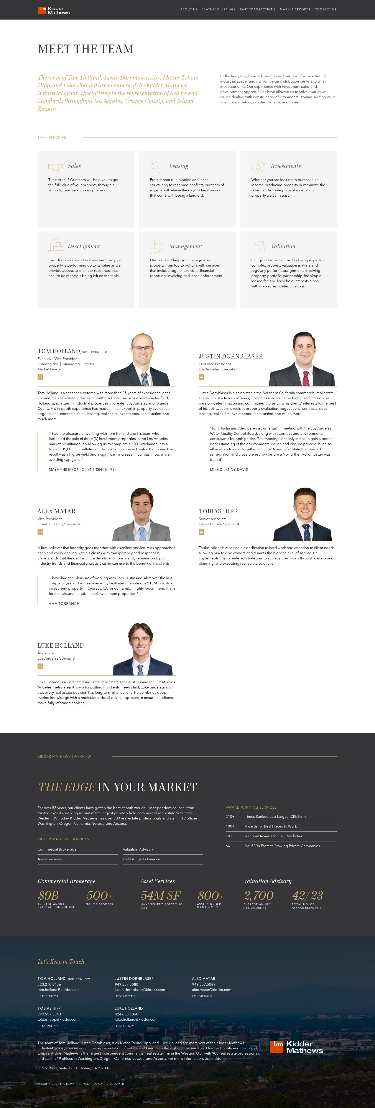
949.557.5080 (126, 985)
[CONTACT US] (325, 10)
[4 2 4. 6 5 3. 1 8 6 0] (149, 1014)
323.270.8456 (49, 985)
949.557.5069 (203, 985)
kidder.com (221, 1059)
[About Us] (54, 10)
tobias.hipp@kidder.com (58, 1020)
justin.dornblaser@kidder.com (140, 990)
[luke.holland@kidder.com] (149, 1019)
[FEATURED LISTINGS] (219, 10)
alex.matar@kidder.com (211, 990)
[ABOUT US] (189, 10)
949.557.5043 (49, 1014)
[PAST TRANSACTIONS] (258, 10)
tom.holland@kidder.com (59, 990)
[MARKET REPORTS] (295, 10)
